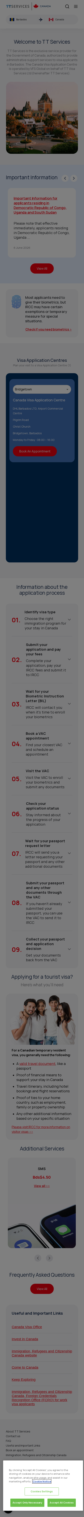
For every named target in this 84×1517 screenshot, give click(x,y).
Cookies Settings (42, 1491)
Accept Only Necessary (27, 1502)
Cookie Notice (42, 1481)
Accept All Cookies (61, 1502)
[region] (43, 1485)
